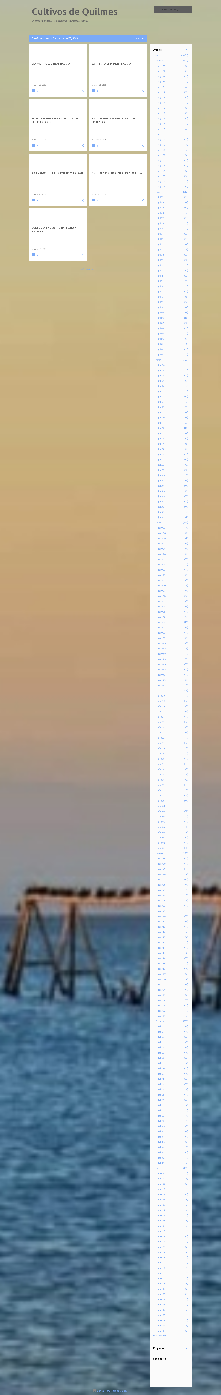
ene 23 (161, 1215)
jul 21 (160, 249)
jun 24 (161, 396)
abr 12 (161, 790)
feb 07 (161, 1136)
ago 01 (161, 186)
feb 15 (161, 1094)
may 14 (161, 617)
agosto (159, 60)
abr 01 (161, 848)
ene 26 (161, 1199)
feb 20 (161, 1068)
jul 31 (160, 197)
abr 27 (161, 711)
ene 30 (161, 1178)
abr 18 (161, 758)
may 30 (162, 533)
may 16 (161, 606)
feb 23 (161, 1052)
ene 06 (161, 1304)
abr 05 (161, 827)
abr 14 (161, 779)
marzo (159, 853)
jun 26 (161, 386)
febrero (160, 1021)
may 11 (161, 633)
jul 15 (161, 281)
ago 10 (161, 139)
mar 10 (161, 968)
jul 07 (161, 323)
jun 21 (161, 412)
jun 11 (161, 465)
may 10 (161, 638)
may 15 (162, 612)
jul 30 (161, 202)
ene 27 (161, 1194)
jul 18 (161, 265)
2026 (155, 55)
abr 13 (161, 785)
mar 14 (161, 947)
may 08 (162, 648)
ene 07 (161, 1299)
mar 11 (161, 963)
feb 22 (161, 1058)
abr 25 (161, 722)
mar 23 (161, 900)
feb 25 (161, 1042)
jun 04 (161, 501)
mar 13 (161, 953)
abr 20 (161, 748)
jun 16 (161, 438)
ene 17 (161, 1247)
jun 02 (161, 512)
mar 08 (162, 979)
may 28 (162, 543)
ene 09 (161, 1289)
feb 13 (161, 1105)
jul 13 (160, 291)
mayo (159, 522)
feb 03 (161, 1152)
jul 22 (161, 244)
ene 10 (161, 1283)
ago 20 (161, 87)
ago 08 (161, 150)
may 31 (161, 528)
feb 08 (161, 1131)
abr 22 (161, 737)
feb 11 (161, 1115)
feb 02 (161, 1157)
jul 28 (161, 213)
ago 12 (161, 129)
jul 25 (161, 228)
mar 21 (161, 911)
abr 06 (161, 821)
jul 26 (161, 223)
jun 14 (161, 449)
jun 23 (161, 402)
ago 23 (161, 71)
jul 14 (160, 286)
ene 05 (161, 1310)
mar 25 (161, 890)
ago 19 (161, 92)
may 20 (162, 585)
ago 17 (161, 102)
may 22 (162, 575)
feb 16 (161, 1089)
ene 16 (161, 1252)
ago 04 (161, 171)
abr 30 (161, 696)
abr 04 (161, 832)
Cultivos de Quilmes (75, 11)
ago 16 (161, 108)
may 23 (161, 570)
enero (159, 1168)
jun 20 (161, 417)
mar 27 (161, 879)
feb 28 (161, 1026)
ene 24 (161, 1210)
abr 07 (161, 816)
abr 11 (161, 795)
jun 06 (161, 491)
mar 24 (162, 895)
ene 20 (161, 1231)
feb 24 (161, 1047)
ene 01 (161, 1331)
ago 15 (161, 113)
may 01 (161, 685)
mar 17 (161, 932)
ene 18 (161, 1241)
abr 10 (161, 800)
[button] (83, 91)
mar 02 (162, 1010)
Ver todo (140, 39)
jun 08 (161, 480)
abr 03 (161, 837)
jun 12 (161, 459)
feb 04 (161, 1147)
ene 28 (161, 1189)
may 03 (162, 675)
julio (158, 192)
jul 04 (161, 339)
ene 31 (161, 1173)
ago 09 (161, 144)
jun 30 (161, 365)
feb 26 (161, 1037)
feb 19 (161, 1073)
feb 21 (161, 1063)
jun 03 (161, 507)
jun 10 (161, 470)
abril (158, 690)
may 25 (162, 559)
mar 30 (162, 863)
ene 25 (161, 1205)
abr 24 (161, 727)
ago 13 (161, 123)
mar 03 (161, 1005)
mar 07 (162, 984)
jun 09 (161, 475)
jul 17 (160, 270)
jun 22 (161, 407)
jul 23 (160, 239)
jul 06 (161, 328)
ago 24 (161, 66)
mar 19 (161, 921)
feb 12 (161, 1110)
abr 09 (161, 806)
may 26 (162, 554)
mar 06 (162, 989)
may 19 (161, 591)
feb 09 (161, 1126)
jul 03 (161, 344)
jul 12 (160, 297)
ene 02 (161, 1325)
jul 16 (160, 276)
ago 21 (161, 81)
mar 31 (161, 858)
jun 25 (161, 391)
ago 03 (161, 176)
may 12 (161, 627)
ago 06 (161, 160)
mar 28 (162, 874)
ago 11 (161, 134)
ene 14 (161, 1262)
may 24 (162, 564)
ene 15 (161, 1257)
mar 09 (162, 974)
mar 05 (162, 995)
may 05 (162, 664)
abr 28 (161, 706)
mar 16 (161, 937)
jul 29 (161, 207)
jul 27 (161, 218)
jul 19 (160, 260)
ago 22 (161, 76)
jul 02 (161, 349)
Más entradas (88, 269)
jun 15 (161, 444)
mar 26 (162, 884)
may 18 (162, 596)
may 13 (161, 622)
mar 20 (162, 916)
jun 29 (161, 370)
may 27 (162, 549)
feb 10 (161, 1121)
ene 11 (161, 1278)
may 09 (162, 643)
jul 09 (161, 312)
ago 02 (161, 181)
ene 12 (161, 1273)
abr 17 (161, 764)
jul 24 (161, 234)
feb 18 (161, 1079)
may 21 (161, 580)
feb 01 (161, 1163)
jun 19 (161, 423)
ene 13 (161, 1268)
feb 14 (161, 1100)
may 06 (162, 659)
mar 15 (161, 942)
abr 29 (161, 701)
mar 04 (162, 1000)
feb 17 (161, 1084)
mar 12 (161, 958)
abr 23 (161, 732)
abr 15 (161, 774)
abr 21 (161, 743)
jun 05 (161, 496)
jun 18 (161, 428)
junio (158, 360)
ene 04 (161, 1315)
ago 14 (161, 118)
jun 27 (161, 381)
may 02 (162, 680)
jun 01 (161, 517)
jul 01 (160, 354)
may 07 (162, 654)
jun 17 (161, 433)
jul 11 (160, 302)
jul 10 (160, 307)
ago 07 (161, 155)
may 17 (161, 601)
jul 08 (161, 318)
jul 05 (161, 333)
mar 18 (161, 926)
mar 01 (161, 1016)
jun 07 (161, 486)
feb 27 (161, 1031)
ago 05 (161, 165)
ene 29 (161, 1184)
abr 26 (161, 716)
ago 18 (161, 97)
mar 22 (161, 905)
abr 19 (161, 753)
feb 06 (161, 1142)
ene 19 (161, 1236)
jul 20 (161, 255)
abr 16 (161, 769)
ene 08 (161, 1294)
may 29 (162, 538)
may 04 (162, 669)
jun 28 (161, 375)
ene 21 (161, 1226)
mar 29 (162, 869)
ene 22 (161, 1220)
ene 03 (161, 1320)
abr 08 (161, 811)
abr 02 (161, 842)
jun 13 (161, 454)
